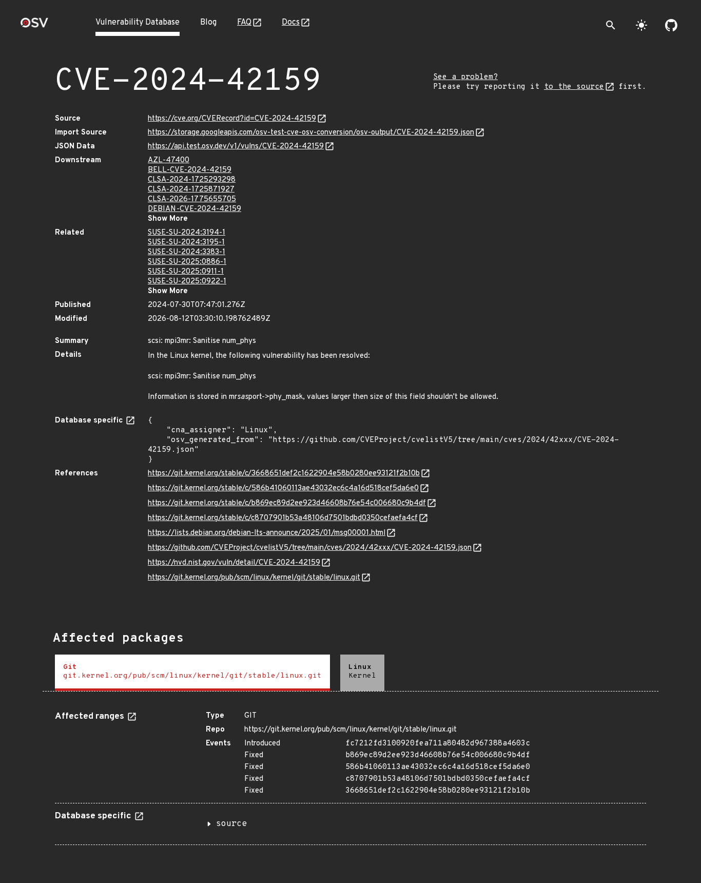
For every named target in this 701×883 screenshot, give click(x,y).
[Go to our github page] (671, 25)
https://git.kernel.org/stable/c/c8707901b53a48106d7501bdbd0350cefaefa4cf (283, 518)
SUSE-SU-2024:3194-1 (186, 233)
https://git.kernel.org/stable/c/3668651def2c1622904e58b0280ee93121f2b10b (284, 473)
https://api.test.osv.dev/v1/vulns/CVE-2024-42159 (236, 146)
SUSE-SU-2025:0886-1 (187, 262)
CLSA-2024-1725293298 (192, 180)
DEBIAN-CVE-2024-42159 (194, 209)
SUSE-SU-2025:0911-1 (186, 272)
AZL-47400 (168, 160)
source (231, 824)
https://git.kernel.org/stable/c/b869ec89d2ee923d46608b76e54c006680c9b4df (287, 503)
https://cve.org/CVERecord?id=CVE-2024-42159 (232, 119)
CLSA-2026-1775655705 (192, 199)
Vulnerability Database (137, 22)
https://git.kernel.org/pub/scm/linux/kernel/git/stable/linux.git (254, 578)
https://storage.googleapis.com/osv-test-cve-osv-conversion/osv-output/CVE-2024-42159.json (311, 133)
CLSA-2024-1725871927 (191, 190)
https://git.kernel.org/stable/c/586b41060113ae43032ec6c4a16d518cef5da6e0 (283, 488)
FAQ (244, 22)
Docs (291, 22)
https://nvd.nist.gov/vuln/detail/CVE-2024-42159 (234, 563)
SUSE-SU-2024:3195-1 (186, 242)
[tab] (192, 673)
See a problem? (465, 77)
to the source (574, 87)
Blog (208, 22)
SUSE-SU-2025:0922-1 (187, 281)
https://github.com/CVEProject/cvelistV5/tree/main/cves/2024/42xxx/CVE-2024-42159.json (310, 548)
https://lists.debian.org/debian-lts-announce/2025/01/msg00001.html (266, 533)
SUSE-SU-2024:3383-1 (186, 252)
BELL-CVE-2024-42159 (189, 170)
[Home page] (34, 26)
